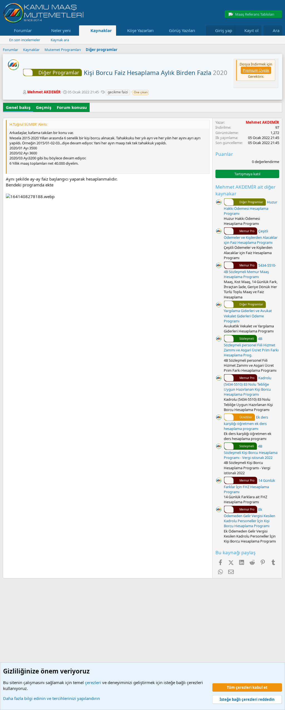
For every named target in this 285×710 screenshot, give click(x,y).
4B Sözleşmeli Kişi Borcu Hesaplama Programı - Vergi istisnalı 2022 (250, 452)
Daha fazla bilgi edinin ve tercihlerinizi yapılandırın (51, 698)
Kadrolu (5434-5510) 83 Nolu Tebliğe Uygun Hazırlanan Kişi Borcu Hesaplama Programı (247, 386)
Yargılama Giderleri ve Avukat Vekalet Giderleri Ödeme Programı (248, 312)
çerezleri (93, 682)
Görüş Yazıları (182, 30)
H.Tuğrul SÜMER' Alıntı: (28, 124)
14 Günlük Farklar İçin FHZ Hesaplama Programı (249, 486)
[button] (36, 30)
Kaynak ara (60, 39)
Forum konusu (72, 107)
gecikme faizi (118, 92)
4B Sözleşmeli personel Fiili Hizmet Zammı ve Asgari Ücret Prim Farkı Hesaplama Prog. (251, 347)
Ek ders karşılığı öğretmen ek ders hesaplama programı (246, 423)
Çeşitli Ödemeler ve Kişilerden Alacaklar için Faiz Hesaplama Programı (250, 236)
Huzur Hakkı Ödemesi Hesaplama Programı (250, 208)
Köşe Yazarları (140, 30)
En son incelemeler (24, 39)
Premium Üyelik (256, 70)
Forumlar (23, 30)
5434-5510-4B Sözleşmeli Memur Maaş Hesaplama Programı (250, 271)
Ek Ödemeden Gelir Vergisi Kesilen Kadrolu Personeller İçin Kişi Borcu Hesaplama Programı (249, 517)
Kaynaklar (101, 30)
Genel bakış (18, 107)
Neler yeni (61, 30)
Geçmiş (43, 107)
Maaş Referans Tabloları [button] (254, 14)
